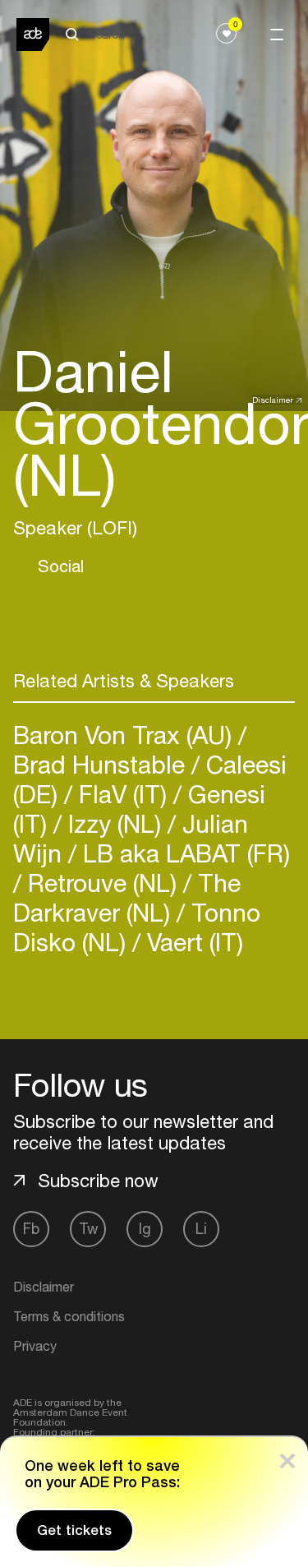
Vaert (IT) (191, 941)
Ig (145, 1228)
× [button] (287, 1457)
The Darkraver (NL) (127, 897)
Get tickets (74, 1530)
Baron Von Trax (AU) (125, 734)
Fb (31, 1228)
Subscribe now (98, 1180)
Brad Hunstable (102, 764)
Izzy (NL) (115, 823)
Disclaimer (272, 399)
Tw (88, 1228)
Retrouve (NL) (102, 882)
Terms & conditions (69, 1316)
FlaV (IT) (122, 793)
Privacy (35, 1345)
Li (201, 1228)
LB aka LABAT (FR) (183, 853)
